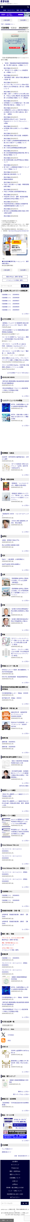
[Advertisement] (15, 439)
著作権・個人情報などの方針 (15, 1187)
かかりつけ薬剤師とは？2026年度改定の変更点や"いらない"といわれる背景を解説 (20, 821)
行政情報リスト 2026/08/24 (10, 310)
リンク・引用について (15, 1191)
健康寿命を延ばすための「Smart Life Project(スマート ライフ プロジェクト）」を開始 (16, 121)
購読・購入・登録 (22, 10)
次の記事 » (23, 20)
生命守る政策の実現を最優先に (11, 564)
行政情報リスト (9, 24)
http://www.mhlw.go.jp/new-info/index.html (18, 231)
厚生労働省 (7, 68)
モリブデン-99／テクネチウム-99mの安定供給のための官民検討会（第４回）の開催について (16, 86)
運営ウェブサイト (15, 1174)
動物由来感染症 (8, 179)
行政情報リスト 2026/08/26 (10, 303)
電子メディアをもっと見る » (21, 1094)
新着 (4, 10)
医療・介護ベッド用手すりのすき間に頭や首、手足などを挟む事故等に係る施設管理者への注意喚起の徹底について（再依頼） (16, 96)
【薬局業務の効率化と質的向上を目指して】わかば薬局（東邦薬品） (19, 580)
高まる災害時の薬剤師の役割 (10, 545)
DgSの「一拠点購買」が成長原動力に (13, 559)
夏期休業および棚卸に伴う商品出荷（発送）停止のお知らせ (19, 1063)
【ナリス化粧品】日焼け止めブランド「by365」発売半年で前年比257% (19, 466)
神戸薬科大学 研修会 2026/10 (11, 698)
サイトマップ (15, 1164)
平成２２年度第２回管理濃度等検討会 (15, 191)
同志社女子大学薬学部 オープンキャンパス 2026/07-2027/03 (19, 724)
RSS (9, 1040)
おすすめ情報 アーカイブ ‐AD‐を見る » (18, 373)
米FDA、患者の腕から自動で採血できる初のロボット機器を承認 (19, 416)
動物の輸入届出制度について (12, 174)
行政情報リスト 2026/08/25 (10, 307)
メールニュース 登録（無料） (11, 950)
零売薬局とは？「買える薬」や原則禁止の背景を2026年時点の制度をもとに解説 (20, 831)
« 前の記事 (6, 20)
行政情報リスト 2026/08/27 (10, 300)
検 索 (25, 286)
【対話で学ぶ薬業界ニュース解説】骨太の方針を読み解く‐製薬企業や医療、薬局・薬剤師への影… (15, 803)
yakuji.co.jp (4, 1209)
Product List (15, 1168)
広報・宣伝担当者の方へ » (21, 1156)
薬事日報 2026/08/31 (8, 742)
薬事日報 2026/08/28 (8, 746)
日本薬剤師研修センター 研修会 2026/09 (15, 693)
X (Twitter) (11, 1035)
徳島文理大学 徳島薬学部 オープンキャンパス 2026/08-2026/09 (19, 714)
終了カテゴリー (15, 1197)
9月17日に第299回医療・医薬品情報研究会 (15, 677)
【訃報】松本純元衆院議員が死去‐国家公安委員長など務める (20, 611)
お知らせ (15, 1181)
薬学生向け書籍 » (24, 785)
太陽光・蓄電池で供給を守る (10, 540)
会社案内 (15, 1161)
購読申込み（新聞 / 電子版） (10, 939)
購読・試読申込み (15, 1171)
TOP (2, 24)
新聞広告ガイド (6, 1152)
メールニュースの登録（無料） (15, 280)
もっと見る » (25, 313)
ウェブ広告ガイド (7, 1149)
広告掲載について (15, 1178)
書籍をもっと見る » (23, 1091)
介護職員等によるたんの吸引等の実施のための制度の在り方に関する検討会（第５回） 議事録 (16, 112)
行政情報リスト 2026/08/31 (10, 294)
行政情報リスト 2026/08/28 (10, 297)
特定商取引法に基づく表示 (15, 1194)
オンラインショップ (8, 945)
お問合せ (15, 1184)
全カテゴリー (11, 10)
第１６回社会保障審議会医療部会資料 (15, 147)
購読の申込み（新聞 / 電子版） (15, 276)
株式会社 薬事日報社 (14, 1213)
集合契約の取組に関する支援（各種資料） (16, 135)
